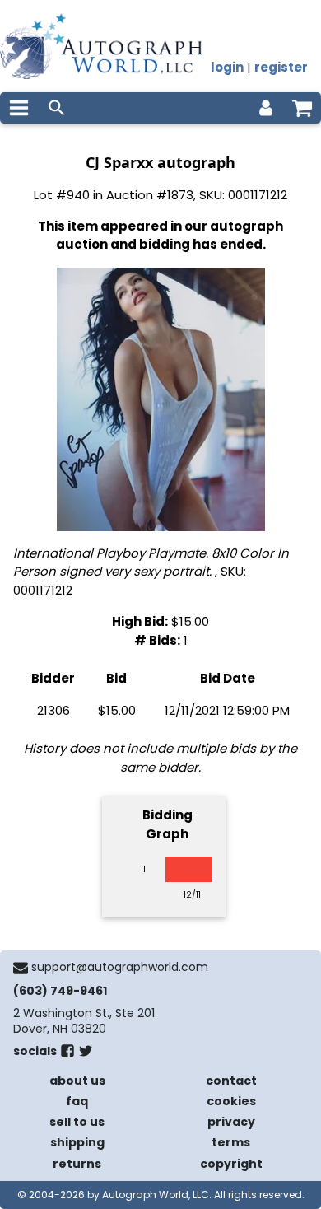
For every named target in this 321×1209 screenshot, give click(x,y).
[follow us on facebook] (67, 1054)
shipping (77, 1142)
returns (77, 1163)
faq (77, 1101)
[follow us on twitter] (85, 1054)
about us (77, 1080)
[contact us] (20, 967)
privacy (231, 1121)
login (227, 67)
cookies (231, 1101)
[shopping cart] (302, 108)
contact (231, 1080)
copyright (231, 1163)
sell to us (77, 1121)
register (281, 67)
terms (231, 1142)
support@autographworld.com (119, 967)
